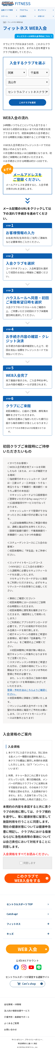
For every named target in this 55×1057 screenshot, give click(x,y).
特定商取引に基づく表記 (27, 1044)
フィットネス (13, 924)
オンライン (42, 10)
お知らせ (41, 16)
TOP (4, 22)
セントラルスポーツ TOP (20, 904)
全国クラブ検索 (7, 10)
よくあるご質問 (11, 1023)
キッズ (10, 934)
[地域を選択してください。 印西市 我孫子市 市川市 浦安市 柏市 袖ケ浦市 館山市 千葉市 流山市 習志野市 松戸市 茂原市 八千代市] (27, 82)
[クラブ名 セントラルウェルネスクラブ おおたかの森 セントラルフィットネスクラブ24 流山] (27, 91)
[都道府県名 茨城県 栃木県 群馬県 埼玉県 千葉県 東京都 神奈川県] (39, 72)
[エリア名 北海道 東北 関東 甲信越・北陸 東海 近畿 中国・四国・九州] (16, 72)
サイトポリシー (18, 1040)
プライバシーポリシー (33, 1040)
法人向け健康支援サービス (17, 1010)
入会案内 (23, 16)
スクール (4, 16)
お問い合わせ (10, 1029)
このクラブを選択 (27, 102)
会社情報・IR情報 (12, 1004)
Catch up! (12, 914)
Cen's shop (29, 984)
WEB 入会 (27, 949)
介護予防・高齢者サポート (17, 1016)
